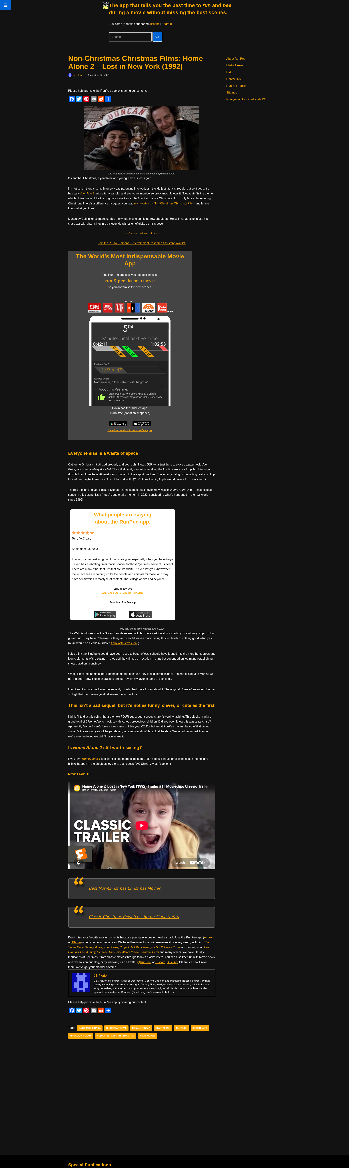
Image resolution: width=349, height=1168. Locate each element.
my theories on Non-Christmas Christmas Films (164, 203)
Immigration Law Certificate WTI (246, 99)
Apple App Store (111, 593)
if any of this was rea (124, 643)
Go (157, 36)
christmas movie (116, 1028)
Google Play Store (133, 593)
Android (167, 23)
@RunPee (144, 962)
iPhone (155, 23)
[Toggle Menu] (5, 5)
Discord (160, 962)
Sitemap (231, 92)
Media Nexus (234, 65)
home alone (162, 1028)
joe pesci (181, 1028)
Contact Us (233, 79)
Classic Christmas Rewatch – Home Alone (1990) (134, 916)
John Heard (199, 1028)
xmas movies (147, 1035)
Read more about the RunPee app (130, 430)
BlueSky (172, 962)
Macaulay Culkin (80, 1035)
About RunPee (235, 58)
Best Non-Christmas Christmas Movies (125, 888)
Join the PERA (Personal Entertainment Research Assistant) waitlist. (142, 243)
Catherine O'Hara (90, 1028)
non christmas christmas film (116, 1035)
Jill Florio (78, 74)
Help (229, 72)
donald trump (141, 1028)
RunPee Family (236, 85)
